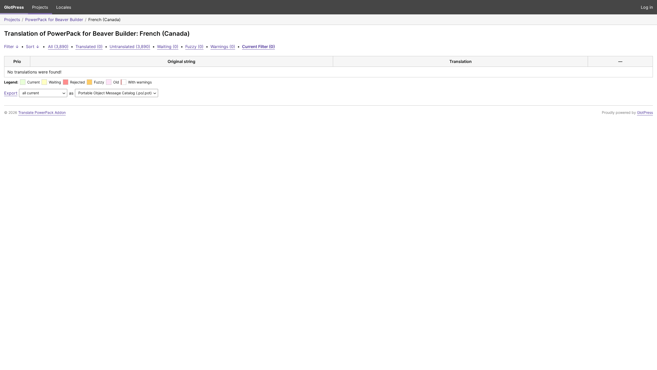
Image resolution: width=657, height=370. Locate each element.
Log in (647, 7)
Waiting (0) (167, 46)
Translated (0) (89, 46)
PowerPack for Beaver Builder (54, 19)
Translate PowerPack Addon (42, 112)
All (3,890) (58, 46)
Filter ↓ (11, 46)
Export (10, 93)
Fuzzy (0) (194, 46)
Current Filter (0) (258, 46)
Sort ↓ (33, 46)
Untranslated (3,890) (130, 46)
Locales (63, 7)
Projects (40, 7)
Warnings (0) (222, 46)
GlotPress (14, 7)
